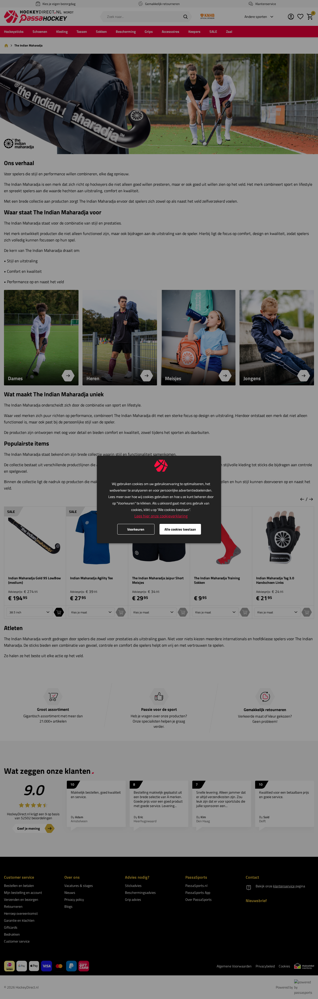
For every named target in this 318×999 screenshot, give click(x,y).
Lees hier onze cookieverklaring (161, 516)
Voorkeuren (135, 529)
